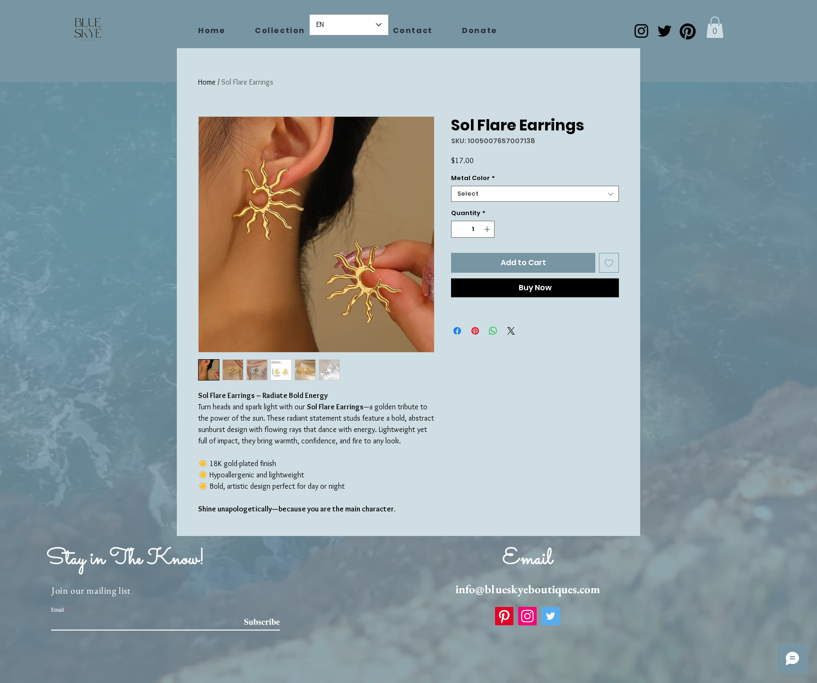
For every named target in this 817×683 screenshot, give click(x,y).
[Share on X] (511, 331)
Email (57, 609)
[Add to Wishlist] (609, 263)
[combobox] (535, 194)
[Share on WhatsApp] (493, 331)
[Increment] (488, 229)
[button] (715, 27)
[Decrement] (458, 229)
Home (207, 82)
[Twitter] (664, 31)
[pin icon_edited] (687, 31)
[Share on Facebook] (457, 331)
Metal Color (473, 178)
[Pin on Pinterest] (475, 331)
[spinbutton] (473, 229)
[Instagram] (641, 31)
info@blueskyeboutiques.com (527, 589)
